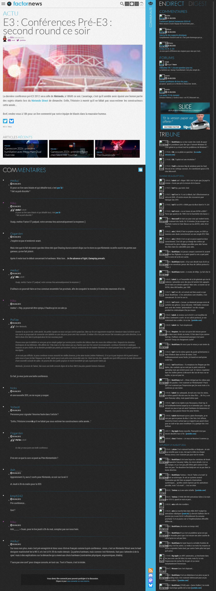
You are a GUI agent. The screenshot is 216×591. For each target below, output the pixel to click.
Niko (12, 37)
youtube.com (196, 320)
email (13, 40)
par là (59, 187)
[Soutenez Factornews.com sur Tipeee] (185, 129)
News (10, 126)
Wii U (5, 126)
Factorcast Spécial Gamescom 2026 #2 (174, 21)
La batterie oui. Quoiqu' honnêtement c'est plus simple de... (180, 70)
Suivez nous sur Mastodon (150, 580)
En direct (171, 3)
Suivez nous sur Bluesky (150, 585)
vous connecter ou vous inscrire (78, 581)
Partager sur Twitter (5, 121)
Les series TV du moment (169, 95)
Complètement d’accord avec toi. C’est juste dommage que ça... (181, 37)
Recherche (122, 4)
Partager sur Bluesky (11, 121)
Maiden (167, 15)
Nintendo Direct (39, 100)
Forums (166, 58)
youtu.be (185, 513)
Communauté (150, 281)
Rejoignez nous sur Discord (150, 575)
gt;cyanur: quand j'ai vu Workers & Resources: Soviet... (178, 84)
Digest (198, 3)
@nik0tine (23, 40)
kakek (167, 62)
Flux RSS (150, 570)
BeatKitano (169, 43)
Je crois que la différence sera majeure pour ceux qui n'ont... (180, 51)
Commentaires (173, 11)
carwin (167, 75)
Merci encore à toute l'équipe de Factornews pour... (177, 23)
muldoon (168, 29)
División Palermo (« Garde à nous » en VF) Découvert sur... (179, 97)
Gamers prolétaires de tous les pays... (174, 81)
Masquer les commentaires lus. (140, 170)
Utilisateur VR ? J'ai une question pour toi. (176, 68)
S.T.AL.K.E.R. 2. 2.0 (166, 49)
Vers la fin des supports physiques (173, 35)
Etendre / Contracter (150, 565)
